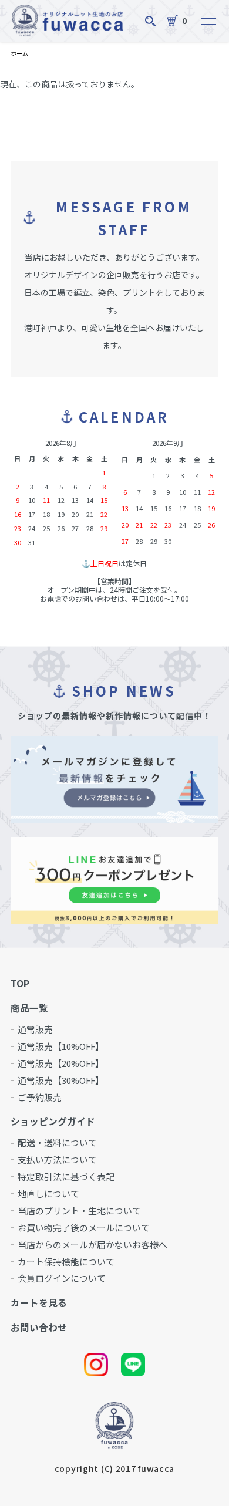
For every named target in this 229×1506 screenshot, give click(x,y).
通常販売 (35, 1029)
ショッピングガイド (53, 1121)
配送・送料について (57, 1143)
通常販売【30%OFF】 (61, 1080)
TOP (20, 984)
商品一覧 (29, 1008)
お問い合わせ (39, 1327)
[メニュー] (204, 21)
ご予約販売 (40, 1097)
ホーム (19, 53)
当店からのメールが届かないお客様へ (92, 1245)
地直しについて (48, 1194)
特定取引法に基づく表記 (66, 1177)
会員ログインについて (62, 1278)
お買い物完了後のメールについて (84, 1228)
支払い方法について (57, 1160)
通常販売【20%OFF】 (61, 1063)
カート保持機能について (66, 1262)
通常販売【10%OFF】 (61, 1046)
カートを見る (39, 1303)
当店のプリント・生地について (79, 1211)
